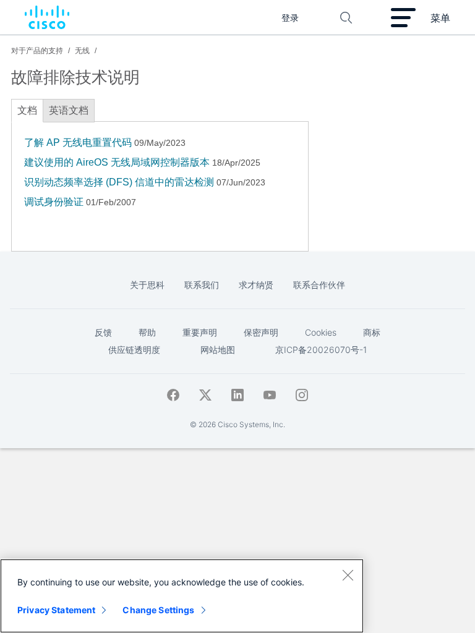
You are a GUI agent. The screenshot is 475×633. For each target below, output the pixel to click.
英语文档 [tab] (68, 110)
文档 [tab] (27, 110)
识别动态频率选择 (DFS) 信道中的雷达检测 (119, 182)
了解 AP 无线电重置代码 (78, 142)
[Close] (347, 575)
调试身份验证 (53, 202)
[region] (182, 596)
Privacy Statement (56, 610)
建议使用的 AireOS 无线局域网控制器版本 (117, 162)
